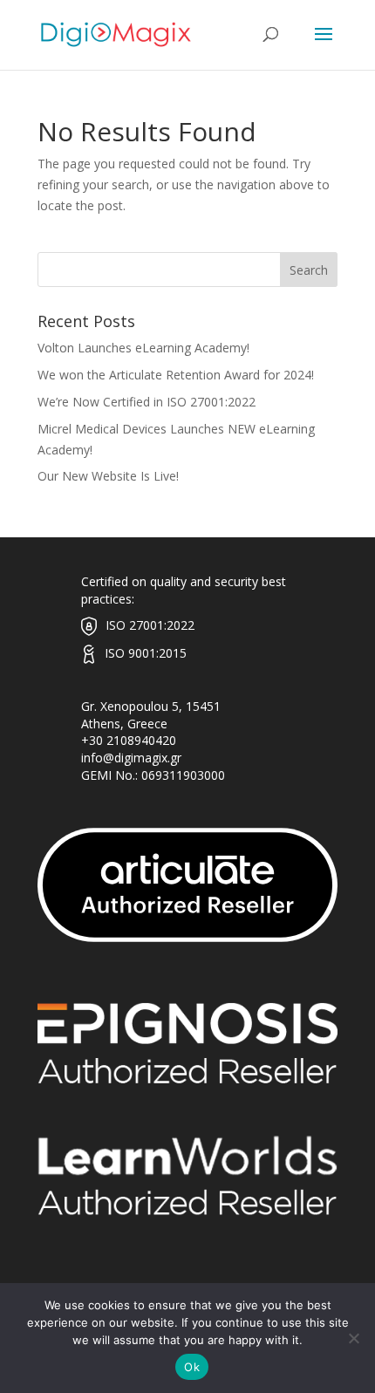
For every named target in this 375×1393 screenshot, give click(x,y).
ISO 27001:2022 (150, 625)
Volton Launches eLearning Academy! (143, 347)
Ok (192, 1367)
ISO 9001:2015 (146, 653)
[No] (353, 1338)
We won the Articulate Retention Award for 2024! (176, 374)
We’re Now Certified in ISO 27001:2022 (147, 401)
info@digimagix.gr (131, 757)
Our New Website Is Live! (108, 476)
